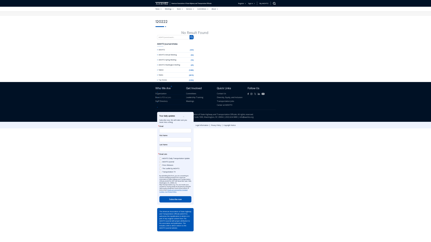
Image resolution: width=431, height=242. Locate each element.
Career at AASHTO (224, 105)
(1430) (191, 70)
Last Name (163, 144)
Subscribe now (175, 199)
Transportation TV (165, 102)
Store (179, 9)
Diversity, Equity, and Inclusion (229, 97)
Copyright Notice (229, 125)
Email (161, 126)
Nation (161, 70)
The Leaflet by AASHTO (170, 168)
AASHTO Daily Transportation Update (176, 158)
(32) (192, 55)
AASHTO (162, 50)
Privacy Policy (216, 125)
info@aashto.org (246, 117)
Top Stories (163, 80)
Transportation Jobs (225, 101)
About (214, 9)
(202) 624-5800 (231, 117)
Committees (201, 9)
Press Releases (167, 165)
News (157, 9)
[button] (251, 3)
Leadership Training (194, 97)
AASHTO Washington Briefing (169, 65)
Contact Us (221, 93)
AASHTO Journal (164, 92)
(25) (192, 65)
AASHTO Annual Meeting (168, 55)
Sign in (250, 3)
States (161, 75)
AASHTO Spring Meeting (167, 60)
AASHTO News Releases (167, 107)
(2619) (191, 75)
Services (189, 9)
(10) (192, 60)
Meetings (168, 9)
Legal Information (201, 125)
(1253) (191, 80)
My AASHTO (263, 3)
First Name (163, 135)
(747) (192, 50)
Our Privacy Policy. (171, 192)
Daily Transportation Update (169, 97)
